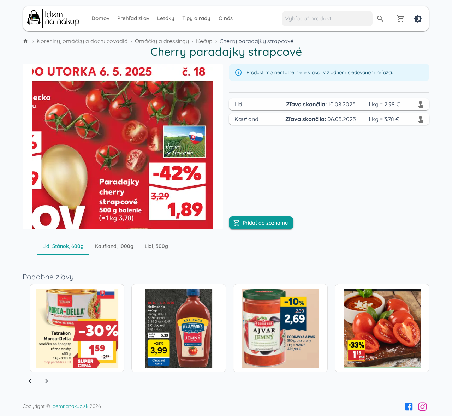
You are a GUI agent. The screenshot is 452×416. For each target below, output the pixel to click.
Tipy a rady (196, 18)
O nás (226, 18)
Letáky (165, 18)
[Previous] (30, 381)
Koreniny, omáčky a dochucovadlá (82, 40)
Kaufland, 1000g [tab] (114, 246)
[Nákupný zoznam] (401, 19)
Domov (100, 18)
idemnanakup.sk (70, 406)
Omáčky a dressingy (162, 40)
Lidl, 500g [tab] (156, 246)
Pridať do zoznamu (265, 223)
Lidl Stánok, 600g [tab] (63, 246)
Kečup (204, 40)
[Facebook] (409, 407)
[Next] (47, 381)
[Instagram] (422, 407)
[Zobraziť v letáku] (421, 104)
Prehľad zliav (133, 18)
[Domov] (26, 41)
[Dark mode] (418, 19)
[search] (380, 18)
